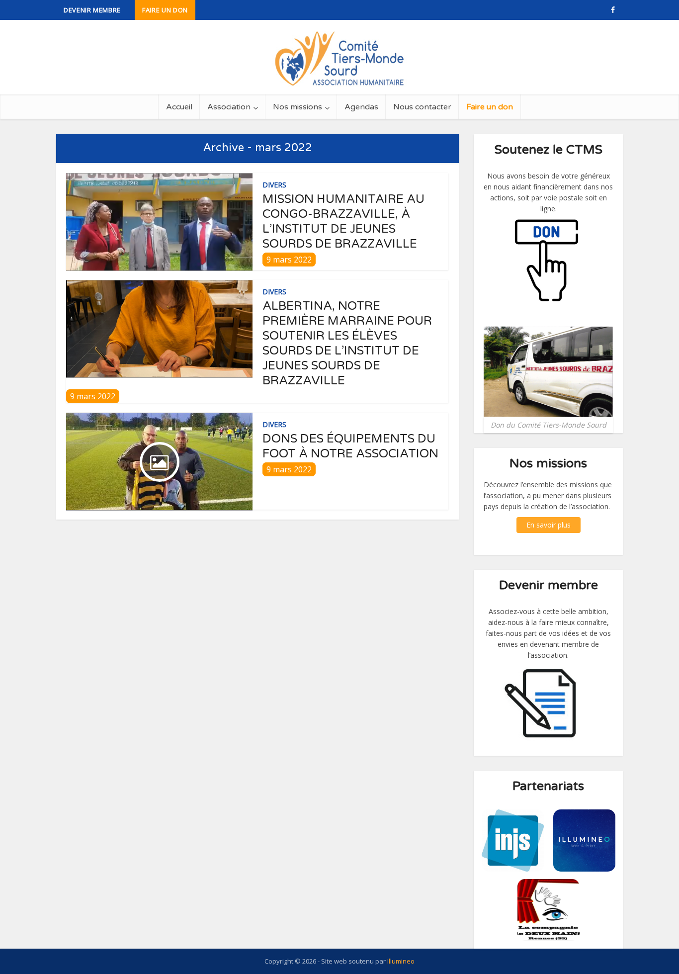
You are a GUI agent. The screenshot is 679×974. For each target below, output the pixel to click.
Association (229, 107)
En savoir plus (548, 525)
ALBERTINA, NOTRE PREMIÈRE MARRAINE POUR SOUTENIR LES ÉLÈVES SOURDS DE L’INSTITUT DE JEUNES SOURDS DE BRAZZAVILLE (347, 343)
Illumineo (401, 961)
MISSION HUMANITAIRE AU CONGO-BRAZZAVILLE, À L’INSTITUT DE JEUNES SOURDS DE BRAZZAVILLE (343, 221)
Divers (274, 184)
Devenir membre (92, 9)
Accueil (179, 107)
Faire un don (165, 9)
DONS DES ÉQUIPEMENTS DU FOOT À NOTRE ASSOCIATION (350, 446)
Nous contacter (422, 107)
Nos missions (297, 107)
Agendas (361, 107)
